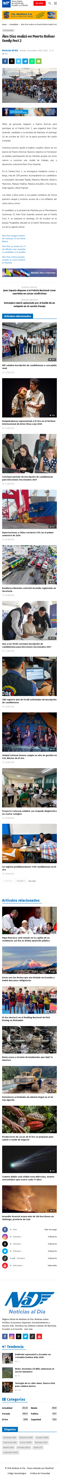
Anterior (9, 881)
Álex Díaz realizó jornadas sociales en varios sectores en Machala (13, 260)
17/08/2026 (9, 372)
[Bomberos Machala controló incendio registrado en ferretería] (29, 565)
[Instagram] (11, 1336)
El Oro (15, 1419)
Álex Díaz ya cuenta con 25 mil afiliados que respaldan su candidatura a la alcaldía (14, 249)
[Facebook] (5, 1336)
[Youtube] (39, 1336)
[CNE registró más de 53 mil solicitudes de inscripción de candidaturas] (29, 676)
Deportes (26, 1438)
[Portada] (5, 990)
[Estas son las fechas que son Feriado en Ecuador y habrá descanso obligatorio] (29, 960)
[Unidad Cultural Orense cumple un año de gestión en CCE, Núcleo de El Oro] (29, 732)
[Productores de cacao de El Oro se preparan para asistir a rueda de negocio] (29, 1119)
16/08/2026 (9, 762)
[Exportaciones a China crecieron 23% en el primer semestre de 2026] (29, 509)
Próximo (20, 881)
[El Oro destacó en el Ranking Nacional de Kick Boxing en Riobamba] (29, 1000)
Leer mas (28, 1329)
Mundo (43, 1408)
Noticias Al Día (10, 50)
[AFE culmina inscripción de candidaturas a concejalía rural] (29, 342)
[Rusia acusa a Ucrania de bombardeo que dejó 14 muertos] (29, 1040)
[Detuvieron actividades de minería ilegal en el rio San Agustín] (29, 1079)
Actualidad (8, 30)
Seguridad (43, 1419)
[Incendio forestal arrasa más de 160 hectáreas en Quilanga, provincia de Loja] (29, 1199)
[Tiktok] (32, 1336)
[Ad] (29, 15)
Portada (15, 1413)
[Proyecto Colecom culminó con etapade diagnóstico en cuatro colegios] (29, 787)
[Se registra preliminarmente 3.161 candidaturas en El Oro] (29, 843)
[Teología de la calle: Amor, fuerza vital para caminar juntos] (7, 1387)
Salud (38, 1447)
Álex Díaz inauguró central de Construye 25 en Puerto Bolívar (13, 238)
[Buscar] (50, 3)
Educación (10, 1442)
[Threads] (18, 1336)
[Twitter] (25, 1336)
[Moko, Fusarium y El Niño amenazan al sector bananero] (7, 1372)
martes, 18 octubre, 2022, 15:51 (34, 50)
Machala (41, 1442)
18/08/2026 (9, 539)
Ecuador (42, 1438)
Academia (10, 1438)
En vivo (39, 3)
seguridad (11, 1452)
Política (43, 1413)
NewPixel (49, 1468)
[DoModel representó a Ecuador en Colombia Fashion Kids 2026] (7, 1358)
